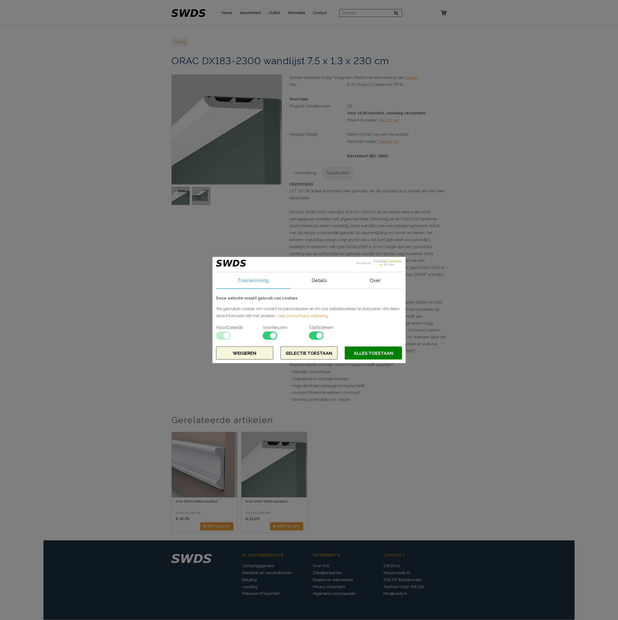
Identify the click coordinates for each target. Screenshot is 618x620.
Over (375, 280)
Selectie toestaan (309, 353)
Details (319, 280)
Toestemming (253, 280)
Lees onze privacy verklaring (302, 315)
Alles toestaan (373, 353)
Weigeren (244, 353)
